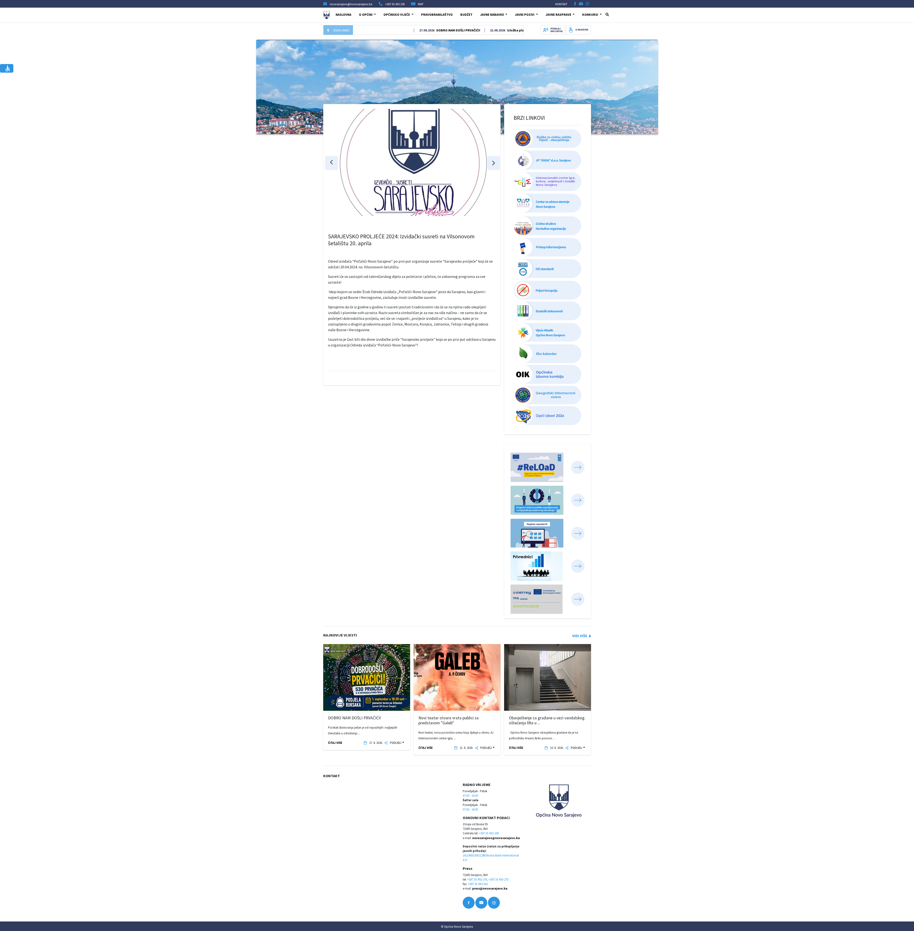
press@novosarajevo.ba (489, 888)
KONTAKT (561, 4)
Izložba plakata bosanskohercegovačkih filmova (514, 30)
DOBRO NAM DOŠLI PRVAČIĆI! (427, 30)
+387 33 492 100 (395, 4)
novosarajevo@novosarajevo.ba (496, 838)
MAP (420, 4)
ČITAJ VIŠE (335, 743)
